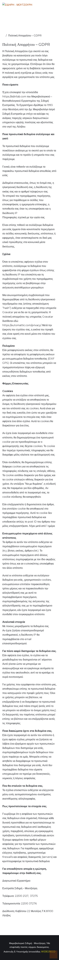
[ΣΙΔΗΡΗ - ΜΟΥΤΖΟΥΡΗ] (17, 5)
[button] (53, 954)
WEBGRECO (48, 951)
